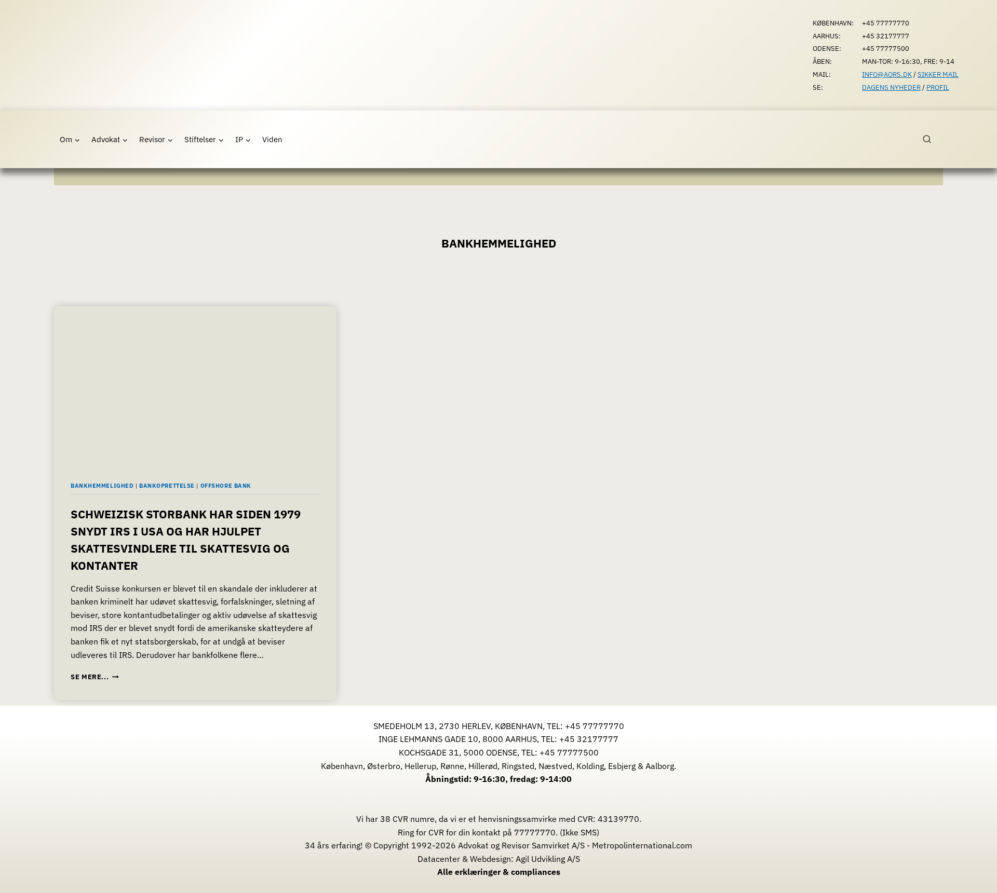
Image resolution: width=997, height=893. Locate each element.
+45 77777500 (569, 752)
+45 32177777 (588, 739)
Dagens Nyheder (891, 87)
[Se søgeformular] (932, 139)
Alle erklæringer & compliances (498, 872)
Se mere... (95, 676)
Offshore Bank (225, 485)
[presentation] (195, 385)
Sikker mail (938, 74)
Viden (272, 139)
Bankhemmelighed (102, 485)
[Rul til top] (973, 877)
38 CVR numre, (408, 819)
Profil (937, 87)
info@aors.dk (887, 74)
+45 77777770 (594, 726)
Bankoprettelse (167, 485)
